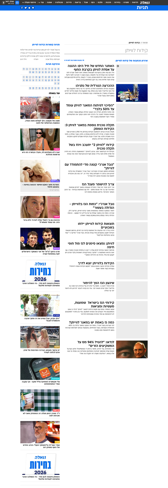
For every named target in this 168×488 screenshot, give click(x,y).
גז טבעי (42, 56)
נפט (42, 50)
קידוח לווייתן (134, 43)
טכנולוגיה (59, 3)
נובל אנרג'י (54, 50)
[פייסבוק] (22, 7)
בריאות (78, 3)
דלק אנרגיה (34, 56)
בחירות (117, 3)
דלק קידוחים (25, 56)
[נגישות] (3, 2)
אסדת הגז (51, 53)
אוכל (86, 3)
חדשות (135, 3)
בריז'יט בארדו (25, 53)
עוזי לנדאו (32, 50)
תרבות (108, 3)
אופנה (49, 3)
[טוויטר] (25, 7)
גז (59, 50)
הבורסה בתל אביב (53, 59)
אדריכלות (24, 50)
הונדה (36, 59)
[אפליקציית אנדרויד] (33, 7)
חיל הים (23, 59)
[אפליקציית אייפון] (29, 7)
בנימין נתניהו (36, 53)
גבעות (57, 56)
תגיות (145, 43)
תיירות (69, 3)
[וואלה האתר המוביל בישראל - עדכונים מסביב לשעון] (145, 2)
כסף (93, 3)
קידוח (38, 50)
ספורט (126, 3)
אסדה (57, 53)
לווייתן (46, 50)
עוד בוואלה (54, 93)
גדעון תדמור (50, 56)
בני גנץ (44, 53)
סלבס (100, 3)
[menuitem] (133, 2)
